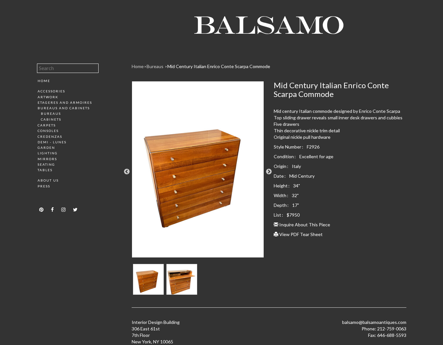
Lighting (48, 153)
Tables (45, 170)
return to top (50, 197)
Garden (46, 147)
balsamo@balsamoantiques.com (374, 322)
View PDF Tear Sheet (300, 234)
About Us (48, 180)
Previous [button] (127, 172)
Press (44, 186)
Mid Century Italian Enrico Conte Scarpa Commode (218, 66)
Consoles (48, 131)
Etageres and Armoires (65, 102)
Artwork (48, 97)
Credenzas (50, 136)
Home (44, 81)
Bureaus (51, 113)
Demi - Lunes (52, 142)
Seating (46, 164)
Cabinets (51, 119)
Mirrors (47, 159)
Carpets (47, 125)
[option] (198, 172)
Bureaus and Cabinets (64, 108)
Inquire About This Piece (304, 224)
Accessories (51, 91)
